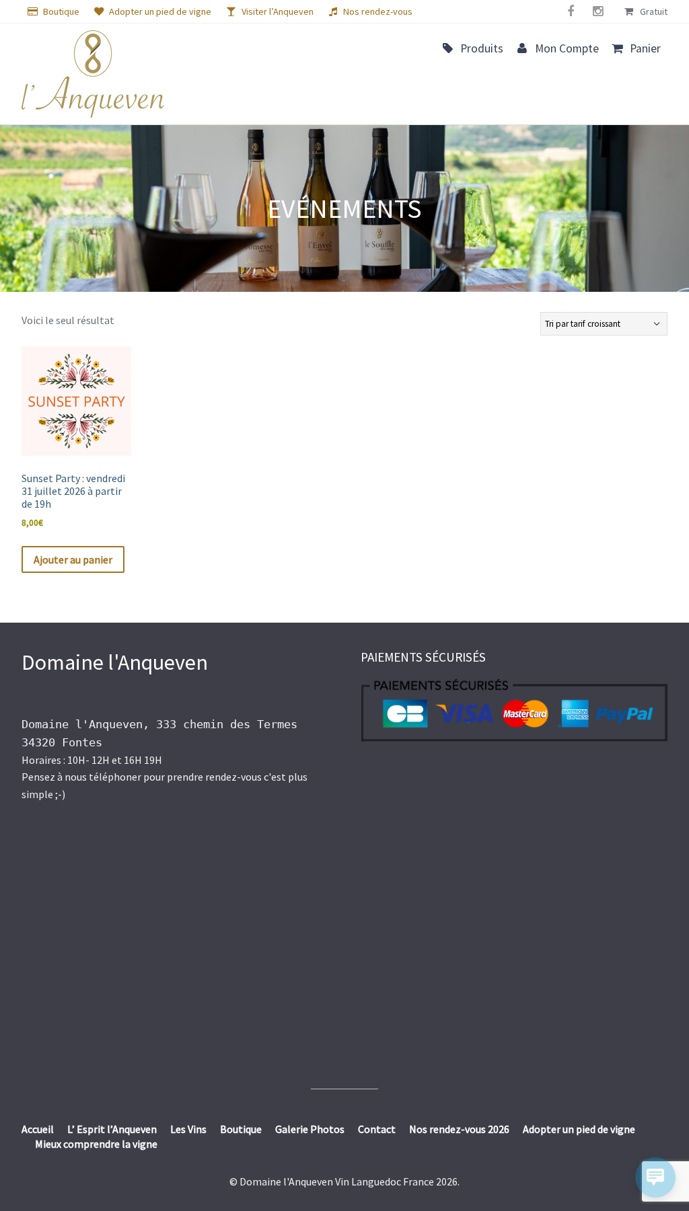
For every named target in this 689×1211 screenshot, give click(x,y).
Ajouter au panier (73, 559)
